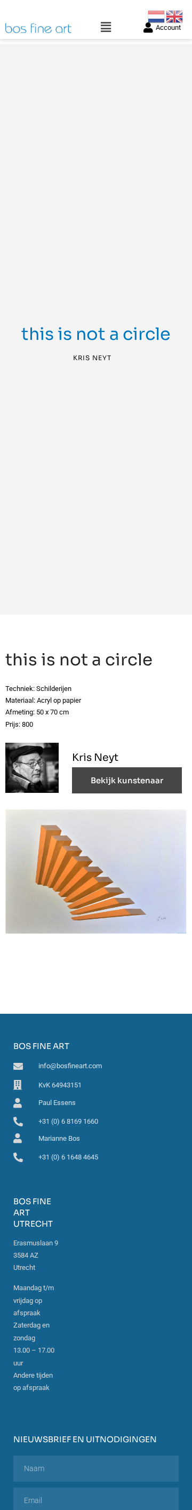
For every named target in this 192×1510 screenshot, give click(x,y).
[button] (105, 27)
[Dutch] (157, 16)
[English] (175, 16)
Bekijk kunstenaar (127, 780)
